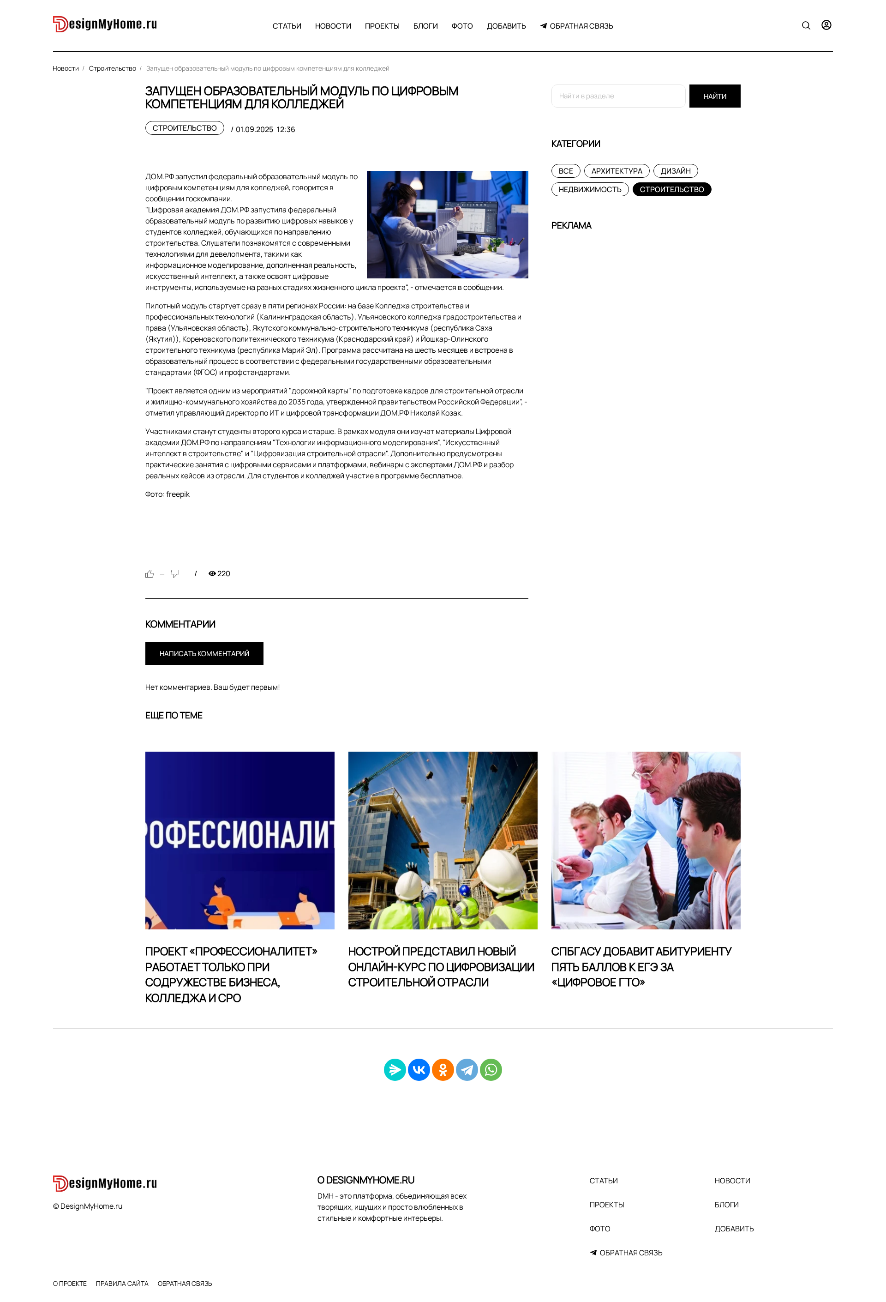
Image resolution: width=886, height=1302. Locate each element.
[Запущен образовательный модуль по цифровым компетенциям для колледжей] (447, 224)
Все (566, 171)
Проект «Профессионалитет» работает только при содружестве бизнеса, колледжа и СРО (231, 974)
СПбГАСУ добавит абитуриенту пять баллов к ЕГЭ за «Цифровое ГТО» (641, 966)
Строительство (185, 128)
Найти (715, 96)
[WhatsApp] (491, 1070)
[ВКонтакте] (419, 1070)
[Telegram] (467, 1070)
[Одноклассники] (443, 1070)
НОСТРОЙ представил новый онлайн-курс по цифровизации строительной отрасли (441, 966)
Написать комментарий (204, 653)
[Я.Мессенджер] (395, 1070)
